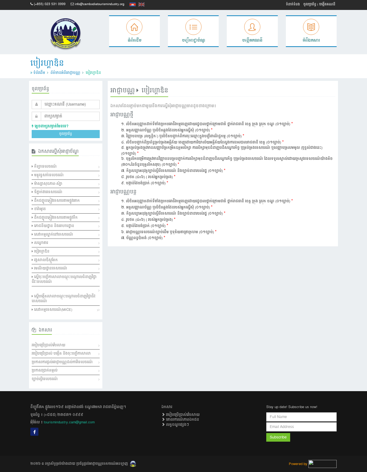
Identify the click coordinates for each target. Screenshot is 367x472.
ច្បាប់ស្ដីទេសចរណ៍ (45, 379)
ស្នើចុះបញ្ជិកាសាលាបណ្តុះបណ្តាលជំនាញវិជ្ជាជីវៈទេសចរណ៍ (64, 279)
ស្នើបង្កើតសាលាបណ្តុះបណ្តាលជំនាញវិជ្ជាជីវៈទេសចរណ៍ (64, 299)
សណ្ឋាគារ (40, 243)
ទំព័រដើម (39, 73)
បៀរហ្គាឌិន (41, 251)
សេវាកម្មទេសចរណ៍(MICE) (52, 310)
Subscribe (278, 437)
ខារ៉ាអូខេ (39, 209)
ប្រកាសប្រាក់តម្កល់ (44, 370)
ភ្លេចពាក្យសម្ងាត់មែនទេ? (51, 126)
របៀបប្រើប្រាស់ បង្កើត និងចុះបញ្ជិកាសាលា (61, 353)
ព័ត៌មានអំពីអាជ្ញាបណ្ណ (65, 73)
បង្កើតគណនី (327, 4)
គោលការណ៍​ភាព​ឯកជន (182, 419)
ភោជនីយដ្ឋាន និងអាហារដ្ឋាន (53, 226)
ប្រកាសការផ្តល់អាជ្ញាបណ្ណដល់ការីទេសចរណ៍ (62, 362)
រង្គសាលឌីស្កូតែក (45, 260)
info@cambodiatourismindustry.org (99, 4)
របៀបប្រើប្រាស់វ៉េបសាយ (48, 345)
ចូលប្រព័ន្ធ (309, 4)
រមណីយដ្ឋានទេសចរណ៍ (50, 268)
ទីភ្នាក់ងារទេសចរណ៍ (47, 192)
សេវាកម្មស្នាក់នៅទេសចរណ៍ (53, 234)
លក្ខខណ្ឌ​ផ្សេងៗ (177, 424)
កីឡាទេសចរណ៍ (45, 166)
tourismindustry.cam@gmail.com (69, 422)
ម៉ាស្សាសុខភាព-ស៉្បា (47, 184)
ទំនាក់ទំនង (293, 4)
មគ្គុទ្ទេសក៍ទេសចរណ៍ (48, 175)
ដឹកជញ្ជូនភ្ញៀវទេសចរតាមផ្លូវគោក (56, 200)
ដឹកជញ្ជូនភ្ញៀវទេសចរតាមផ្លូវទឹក (55, 217)
